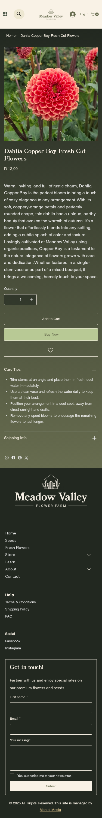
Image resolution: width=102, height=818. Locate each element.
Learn (10, 561)
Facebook (12, 641)
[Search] (19, 14)
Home (10, 533)
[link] (95, 14)
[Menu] (5, 14)
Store (10, 554)
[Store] (89, 554)
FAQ (8, 616)
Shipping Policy (17, 609)
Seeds (10, 540)
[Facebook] (13, 457)
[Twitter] (26, 457)
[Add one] (31, 299)
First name (19, 697)
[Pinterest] (20, 457)
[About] (89, 569)
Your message (20, 740)
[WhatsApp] (7, 457)
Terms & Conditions (20, 602)
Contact (12, 576)
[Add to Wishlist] (51, 350)
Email (15, 718)
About (10, 569)
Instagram (13, 648)
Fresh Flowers (17, 547)
